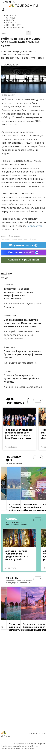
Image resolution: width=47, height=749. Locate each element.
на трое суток (34, 226)
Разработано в (29, 744)
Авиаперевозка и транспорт (14, 239)
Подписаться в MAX (21, 252)
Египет (32, 239)
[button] (36, 400)
